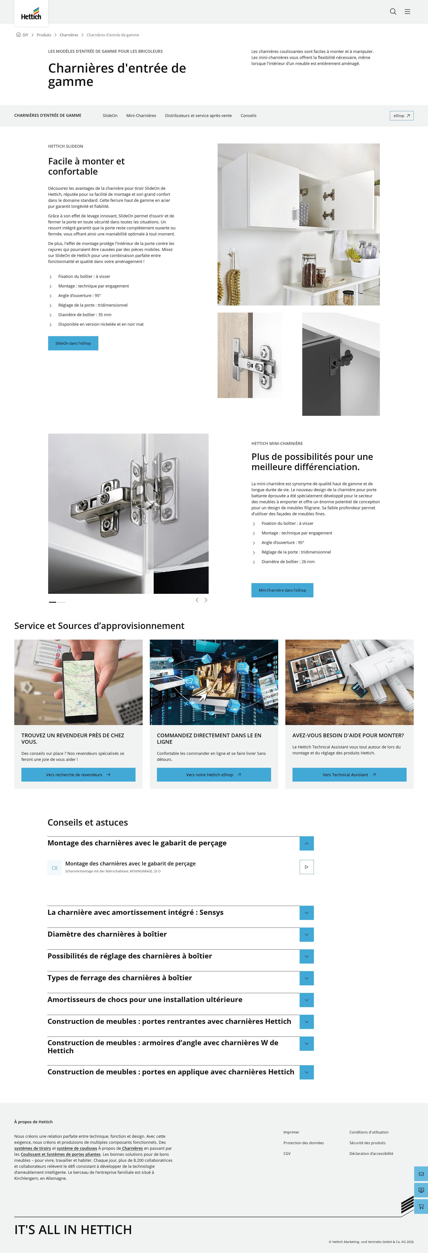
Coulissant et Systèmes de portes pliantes (61, 1154)
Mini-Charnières (141, 115)
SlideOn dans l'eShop (73, 343)
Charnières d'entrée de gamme (47, 115)
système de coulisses (77, 1148)
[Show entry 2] (61, 602)
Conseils (249, 115)
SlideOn (110, 115)
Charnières (132, 1148)
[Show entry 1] (52, 602)
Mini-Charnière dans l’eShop (282, 590)
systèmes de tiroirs (32, 1148)
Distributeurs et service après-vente (198, 115)
